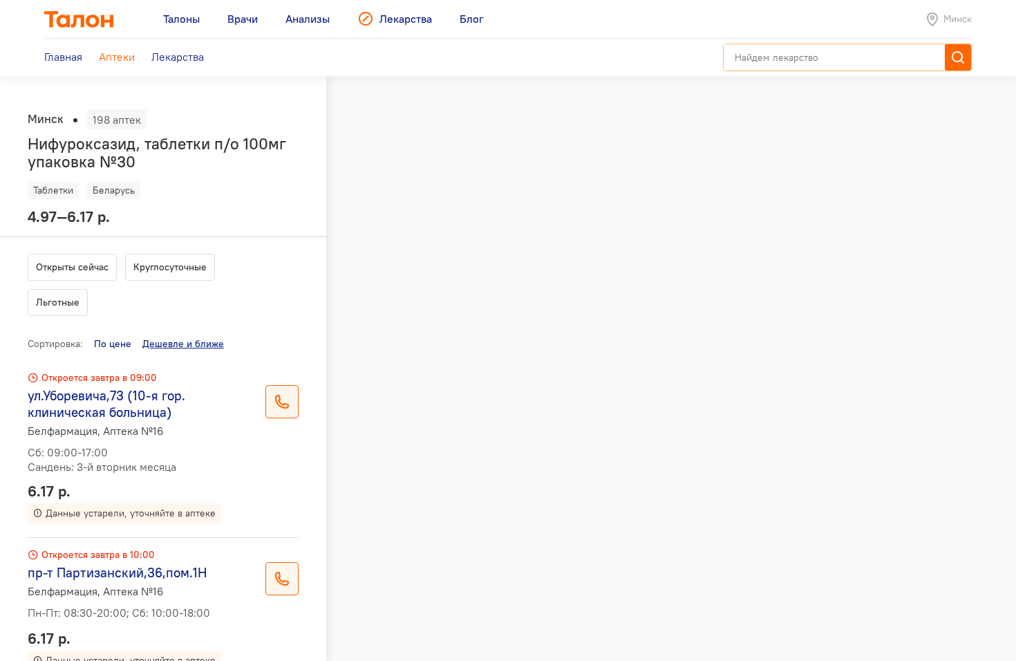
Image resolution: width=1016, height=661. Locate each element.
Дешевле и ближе (183, 343)
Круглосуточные (170, 267)
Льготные (57, 302)
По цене (112, 343)
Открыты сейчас (72, 267)
